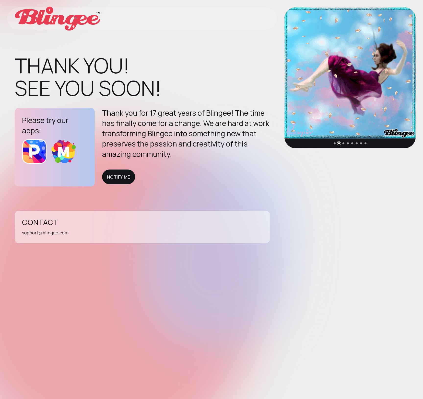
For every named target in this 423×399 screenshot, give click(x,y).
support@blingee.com (45, 233)
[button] (335, 143)
